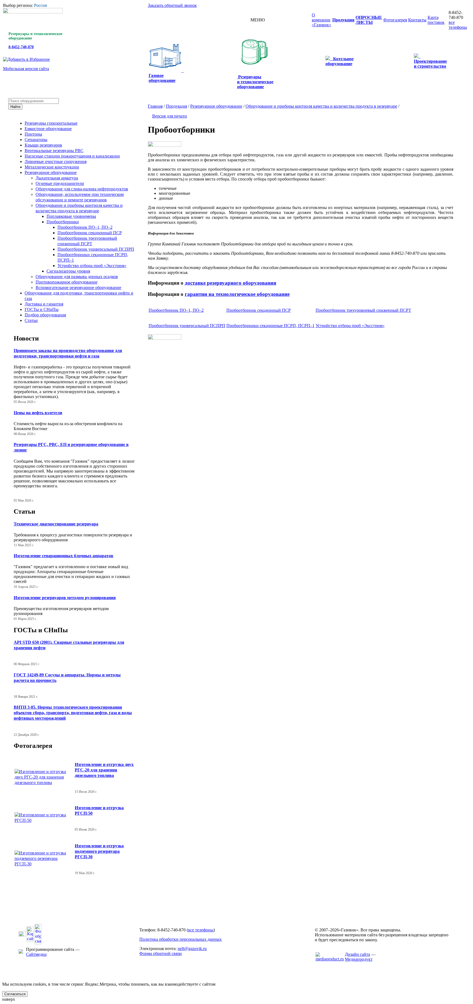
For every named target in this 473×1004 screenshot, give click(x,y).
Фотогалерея (33, 745)
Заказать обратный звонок (172, 5)
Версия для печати (169, 116)
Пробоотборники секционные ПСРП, (270, 325)
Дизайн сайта (357, 954)
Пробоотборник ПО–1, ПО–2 (85, 227)
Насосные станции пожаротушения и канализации (72, 156)
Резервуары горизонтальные (51, 123)
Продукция (176, 106)
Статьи (31, 320)
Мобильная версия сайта (26, 68)
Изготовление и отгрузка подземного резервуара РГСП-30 (99, 851)
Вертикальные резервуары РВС (54, 150)
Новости (26, 338)
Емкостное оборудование (48, 128)
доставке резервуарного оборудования (230, 283)
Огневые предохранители (60, 183)
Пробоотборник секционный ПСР (89, 232)
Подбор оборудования (45, 315)
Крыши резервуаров (43, 145)
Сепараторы (36, 139)
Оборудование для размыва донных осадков (77, 276)
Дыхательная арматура (57, 178)
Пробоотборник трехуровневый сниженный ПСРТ (363, 310)
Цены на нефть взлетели (38, 412)
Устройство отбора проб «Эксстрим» (91, 265)
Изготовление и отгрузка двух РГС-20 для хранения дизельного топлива (104, 770)
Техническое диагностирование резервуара (56, 524)
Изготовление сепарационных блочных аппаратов (63, 555)
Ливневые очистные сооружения (55, 161)
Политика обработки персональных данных (180, 939)
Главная (155, 106)
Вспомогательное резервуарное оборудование (78, 287)
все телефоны (458, 25)
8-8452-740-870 (21, 47)
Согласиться (14, 994)
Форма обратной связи (160, 953)
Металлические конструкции (52, 167)
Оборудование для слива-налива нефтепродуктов (82, 189)
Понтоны (33, 134)
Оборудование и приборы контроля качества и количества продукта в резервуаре (321, 106)
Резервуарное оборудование (51, 172)
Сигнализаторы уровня (68, 271)
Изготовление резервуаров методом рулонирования (65, 597)
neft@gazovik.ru (192, 948)
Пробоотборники (63, 221)
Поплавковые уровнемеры (71, 216)
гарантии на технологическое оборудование (237, 294)
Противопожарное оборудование (66, 282)
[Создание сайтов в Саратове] (330, 959)
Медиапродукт (359, 959)
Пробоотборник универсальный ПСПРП (95, 249)
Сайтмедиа (36, 954)
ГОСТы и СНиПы (42, 309)
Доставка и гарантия (44, 304)
